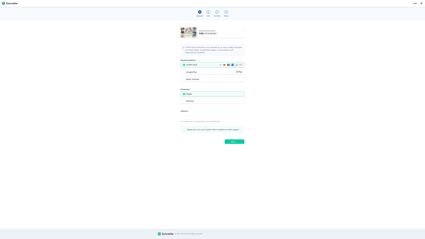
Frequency (186, 89)
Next (233, 142)
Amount (185, 111)
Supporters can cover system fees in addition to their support (213, 129)
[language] (421, 3)
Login (415, 3)
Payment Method (189, 60)
